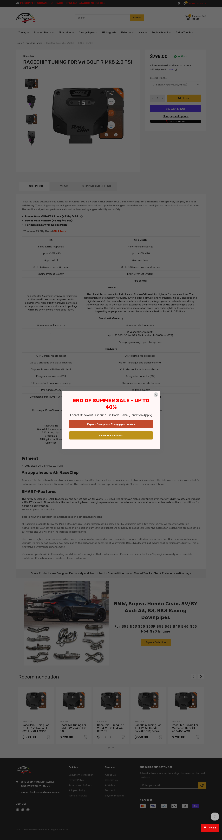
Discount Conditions (111, 435)
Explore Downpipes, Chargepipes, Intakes (111, 424)
